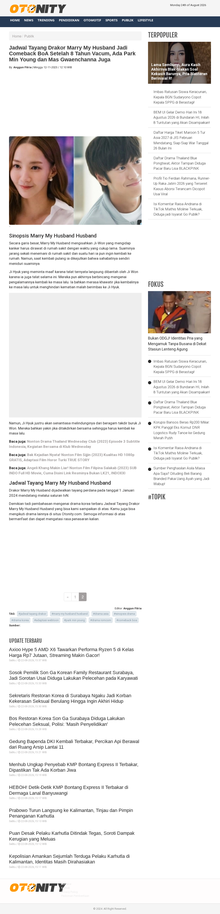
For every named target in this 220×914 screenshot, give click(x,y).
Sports (111, 20)
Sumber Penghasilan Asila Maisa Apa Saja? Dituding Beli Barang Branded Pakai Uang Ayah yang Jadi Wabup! (181, 476)
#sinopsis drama (124, 613)
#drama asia (100, 613)
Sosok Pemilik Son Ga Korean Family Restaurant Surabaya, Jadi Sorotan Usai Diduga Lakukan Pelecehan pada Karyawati (73, 675)
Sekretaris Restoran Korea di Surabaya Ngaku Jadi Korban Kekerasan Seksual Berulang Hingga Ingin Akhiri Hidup (70, 698)
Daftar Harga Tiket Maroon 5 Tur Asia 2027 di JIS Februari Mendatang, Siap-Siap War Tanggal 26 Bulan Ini (180, 140)
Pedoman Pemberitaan (75, 895)
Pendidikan (69, 20)
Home (15, 20)
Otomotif (92, 20)
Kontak (65, 887)
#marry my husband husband (70, 613)
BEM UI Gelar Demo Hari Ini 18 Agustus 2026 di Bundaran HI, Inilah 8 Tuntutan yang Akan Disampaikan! (181, 117)
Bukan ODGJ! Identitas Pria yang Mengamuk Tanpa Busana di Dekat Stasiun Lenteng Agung (177, 343)
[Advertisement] (75, 103)
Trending (46, 20)
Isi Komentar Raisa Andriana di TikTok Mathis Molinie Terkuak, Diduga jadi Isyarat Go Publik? (177, 209)
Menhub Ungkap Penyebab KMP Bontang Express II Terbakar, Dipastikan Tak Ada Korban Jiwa (73, 767)
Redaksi (66, 884)
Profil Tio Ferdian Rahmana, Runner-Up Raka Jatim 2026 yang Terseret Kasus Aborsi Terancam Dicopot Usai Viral (181, 186)
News (28, 20)
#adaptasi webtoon (46, 620)
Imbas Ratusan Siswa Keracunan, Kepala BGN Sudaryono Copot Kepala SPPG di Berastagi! (180, 97)
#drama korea (20, 620)
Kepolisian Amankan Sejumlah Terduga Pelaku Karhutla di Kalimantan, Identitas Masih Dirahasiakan (69, 858)
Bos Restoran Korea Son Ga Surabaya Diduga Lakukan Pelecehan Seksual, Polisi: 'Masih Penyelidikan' (67, 721)
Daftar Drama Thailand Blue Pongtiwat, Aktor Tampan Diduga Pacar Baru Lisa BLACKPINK (179, 163)
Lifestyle (145, 20)
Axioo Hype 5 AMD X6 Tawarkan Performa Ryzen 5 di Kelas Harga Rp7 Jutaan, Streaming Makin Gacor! (71, 652)
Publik (127, 20)
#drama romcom (100, 620)
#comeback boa (126, 620)
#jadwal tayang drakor (32, 613)
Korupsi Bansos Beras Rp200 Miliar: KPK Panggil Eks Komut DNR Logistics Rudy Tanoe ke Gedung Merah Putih (181, 430)
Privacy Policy (69, 892)
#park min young (74, 620)
